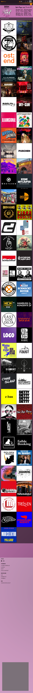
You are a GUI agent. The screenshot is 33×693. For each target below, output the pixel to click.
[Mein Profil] (25, 1)
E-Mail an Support (4, 570)
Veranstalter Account (5, 582)
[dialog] (15, 676)
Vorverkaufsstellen (5, 565)
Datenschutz (3, 576)
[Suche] (31, 4)
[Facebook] (1, 561)
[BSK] (16, 11)
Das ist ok (6, 688)
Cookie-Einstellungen (9, 684)
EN (21, 1)
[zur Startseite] (3, 1)
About (2, 568)
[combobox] (15, 4)
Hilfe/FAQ (3, 567)
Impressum (3, 578)
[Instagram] (3, 561)
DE (19, 1)
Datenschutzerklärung (8, 682)
